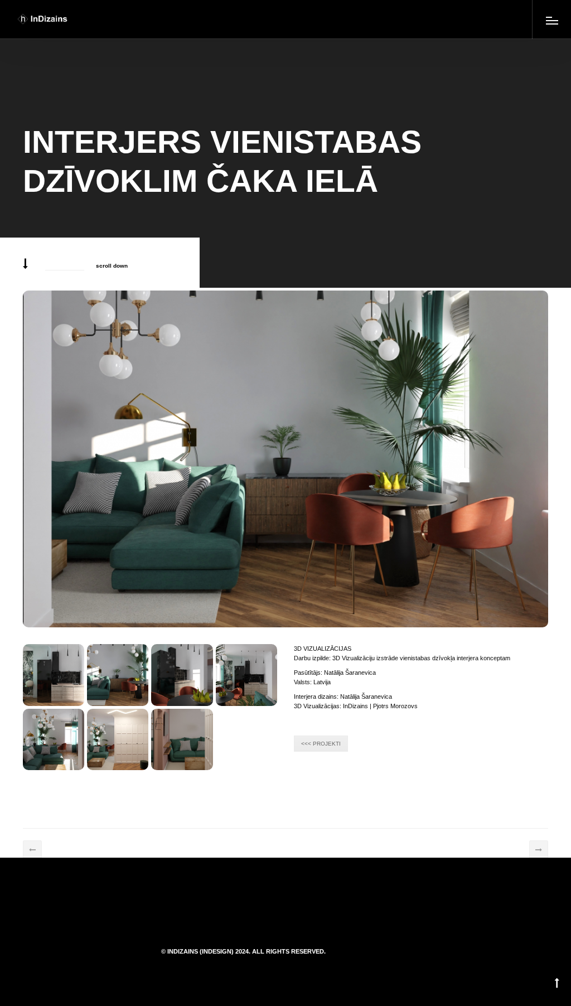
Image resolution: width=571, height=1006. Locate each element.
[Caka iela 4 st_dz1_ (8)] (117, 739)
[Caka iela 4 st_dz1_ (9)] (53, 739)
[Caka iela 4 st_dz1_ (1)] (181, 739)
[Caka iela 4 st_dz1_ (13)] (53, 674)
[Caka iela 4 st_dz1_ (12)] (117, 674)
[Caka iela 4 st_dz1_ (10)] (246, 674)
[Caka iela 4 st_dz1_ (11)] (181, 674)
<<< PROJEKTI (321, 744)
